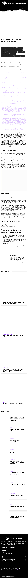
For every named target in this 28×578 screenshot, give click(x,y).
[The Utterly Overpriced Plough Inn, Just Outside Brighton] (14, 286)
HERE (2, 70)
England (4, 402)
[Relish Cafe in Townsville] (5, 484)
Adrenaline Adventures (6, 47)
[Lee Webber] (6, 259)
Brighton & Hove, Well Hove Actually (18, 451)
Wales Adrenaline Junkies (11, 51)
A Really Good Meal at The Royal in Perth (17, 473)
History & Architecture (17, 47)
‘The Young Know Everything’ (15, 440)
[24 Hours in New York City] (5, 505)
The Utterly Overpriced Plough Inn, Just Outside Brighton (13, 302)
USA (11, 504)
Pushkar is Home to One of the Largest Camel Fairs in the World (18, 419)
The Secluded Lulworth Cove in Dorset (17, 517)
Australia (12, 459)
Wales (3, 51)
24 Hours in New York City (17, 506)
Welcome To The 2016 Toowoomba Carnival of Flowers (17, 462)
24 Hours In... (5, 367)
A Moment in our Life (7, 300)
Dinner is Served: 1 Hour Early (17, 430)
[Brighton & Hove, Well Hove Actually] (5, 451)
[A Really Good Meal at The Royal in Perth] (5, 473)
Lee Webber (6, 45)
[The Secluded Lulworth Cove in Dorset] (5, 516)
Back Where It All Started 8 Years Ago (13, 336)
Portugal (12, 493)
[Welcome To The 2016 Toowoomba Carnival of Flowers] (5, 462)
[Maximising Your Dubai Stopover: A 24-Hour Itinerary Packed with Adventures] (14, 353)
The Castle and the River (17, 495)
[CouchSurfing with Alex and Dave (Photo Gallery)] (14, 388)
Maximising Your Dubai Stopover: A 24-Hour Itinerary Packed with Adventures (13, 370)
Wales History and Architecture (8, 53)
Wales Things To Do (19, 55)
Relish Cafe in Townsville (17, 484)
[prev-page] (2, 524)
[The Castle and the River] (5, 495)
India (11, 416)
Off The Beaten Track (6, 49)
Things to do (15, 49)
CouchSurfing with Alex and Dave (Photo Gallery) (13, 404)
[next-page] (4, 524)
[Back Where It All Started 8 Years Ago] (14, 320)
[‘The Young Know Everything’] (5, 440)
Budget (21, 49)
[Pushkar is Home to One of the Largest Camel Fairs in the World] (5, 418)
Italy (11, 427)
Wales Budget (21, 51)
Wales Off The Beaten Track (8, 55)
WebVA (19, 569)
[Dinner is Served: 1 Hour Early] (5, 429)
